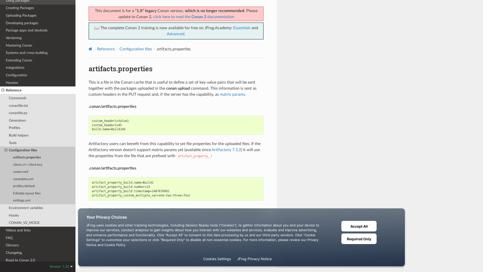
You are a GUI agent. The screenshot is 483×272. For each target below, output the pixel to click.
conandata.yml (23, 179)
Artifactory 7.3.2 (226, 150)
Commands (17, 98)
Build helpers (19, 135)
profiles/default (24, 186)
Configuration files (23, 150)
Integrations (15, 68)
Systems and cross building (27, 53)
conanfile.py (18, 113)
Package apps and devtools (27, 30)
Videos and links (18, 230)
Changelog (14, 253)
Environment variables (26, 208)
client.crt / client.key (28, 164)
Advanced (175, 34)
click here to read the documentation (193, 17)
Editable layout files (27, 193)
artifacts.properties (27, 157)
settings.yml (21, 200)
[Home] (90, 49)
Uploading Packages (21, 15)
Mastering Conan (19, 45)
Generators (17, 120)
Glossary (12, 245)
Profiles (14, 128)
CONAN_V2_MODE (24, 223)
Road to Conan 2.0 (20, 260)
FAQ (9, 238)
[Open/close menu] (3, 90)
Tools (13, 143)
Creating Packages (20, 8)
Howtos (12, 83)
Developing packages (22, 23)
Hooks (14, 215)
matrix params (232, 94)
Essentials (242, 28)
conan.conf (20, 172)
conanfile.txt (18, 106)
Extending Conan (19, 60)
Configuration (16, 75)
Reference (13, 90)
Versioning (14, 38)
